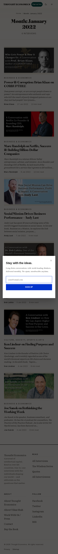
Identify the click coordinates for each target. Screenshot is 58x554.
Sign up (29, 287)
